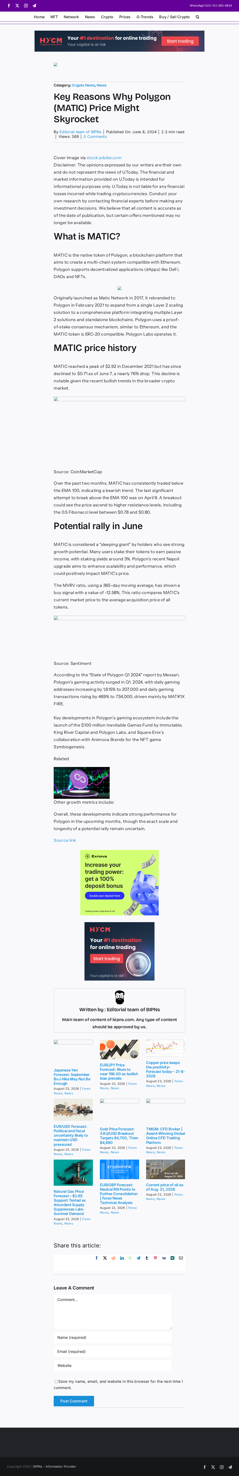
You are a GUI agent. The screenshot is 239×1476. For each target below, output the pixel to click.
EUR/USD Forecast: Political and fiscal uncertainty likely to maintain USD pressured (71, 1135)
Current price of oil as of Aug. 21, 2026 (164, 1187)
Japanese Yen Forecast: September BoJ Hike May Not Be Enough (72, 1077)
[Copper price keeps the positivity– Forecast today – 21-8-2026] (165, 1048)
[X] (105, 1263)
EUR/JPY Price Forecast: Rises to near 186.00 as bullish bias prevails (119, 1072)
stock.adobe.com (104, 157)
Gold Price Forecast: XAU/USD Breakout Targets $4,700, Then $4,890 (119, 1136)
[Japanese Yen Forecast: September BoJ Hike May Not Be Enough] (73, 1052)
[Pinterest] (155, 1263)
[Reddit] (113, 1263)
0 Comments (95, 136)
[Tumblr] (147, 1263)
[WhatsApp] (130, 1263)
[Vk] (164, 1263)
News (102, 85)
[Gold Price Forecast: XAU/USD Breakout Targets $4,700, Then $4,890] (119, 1111)
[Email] (181, 1263)
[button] (197, 16)
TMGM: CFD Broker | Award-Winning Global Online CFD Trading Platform (165, 1136)
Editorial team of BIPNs (81, 131)
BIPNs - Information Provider (54, 1466)
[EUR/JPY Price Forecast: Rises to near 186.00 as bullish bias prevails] (119, 1049)
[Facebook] (96, 1263)
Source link (65, 840)
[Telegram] (138, 1263)
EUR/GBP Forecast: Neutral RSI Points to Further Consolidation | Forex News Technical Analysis (119, 1193)
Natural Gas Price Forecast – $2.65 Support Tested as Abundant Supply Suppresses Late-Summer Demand (70, 1202)
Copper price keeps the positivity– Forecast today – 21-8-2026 (165, 1069)
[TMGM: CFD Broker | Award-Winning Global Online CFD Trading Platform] (165, 1111)
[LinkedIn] (122, 1263)
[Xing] (172, 1263)
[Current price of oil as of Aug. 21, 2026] (165, 1169)
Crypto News (83, 85)
